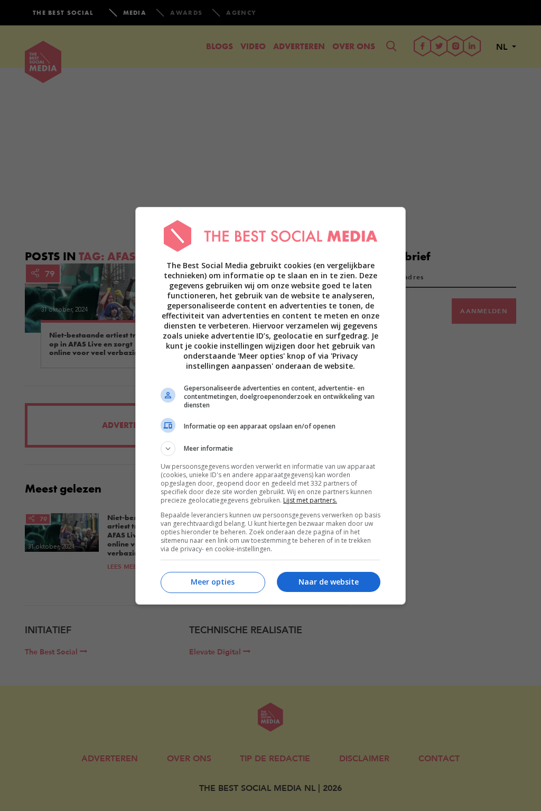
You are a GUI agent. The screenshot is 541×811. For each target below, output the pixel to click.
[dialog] (270, 406)
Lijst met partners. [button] (310, 500)
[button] (270, 448)
